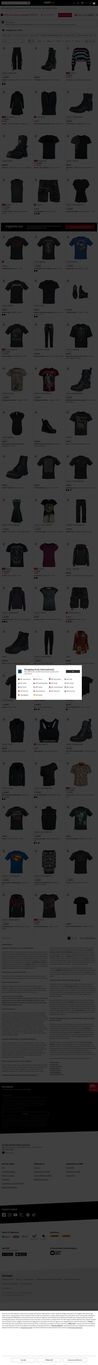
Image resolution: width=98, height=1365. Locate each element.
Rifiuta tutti (49, 1360)
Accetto (23, 1360)
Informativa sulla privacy (75, 1327)
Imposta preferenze (75, 1360)
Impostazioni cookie (26, 1327)
